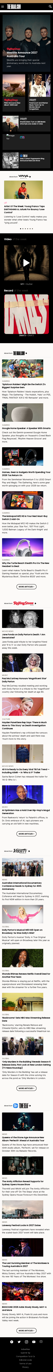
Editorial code (25, 1360)
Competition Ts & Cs (25, 1356)
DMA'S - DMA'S (26, 314)
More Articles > (26, 586)
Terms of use (25, 1363)
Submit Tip (25, 1353)
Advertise (25, 1349)
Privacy (25, 1367)
